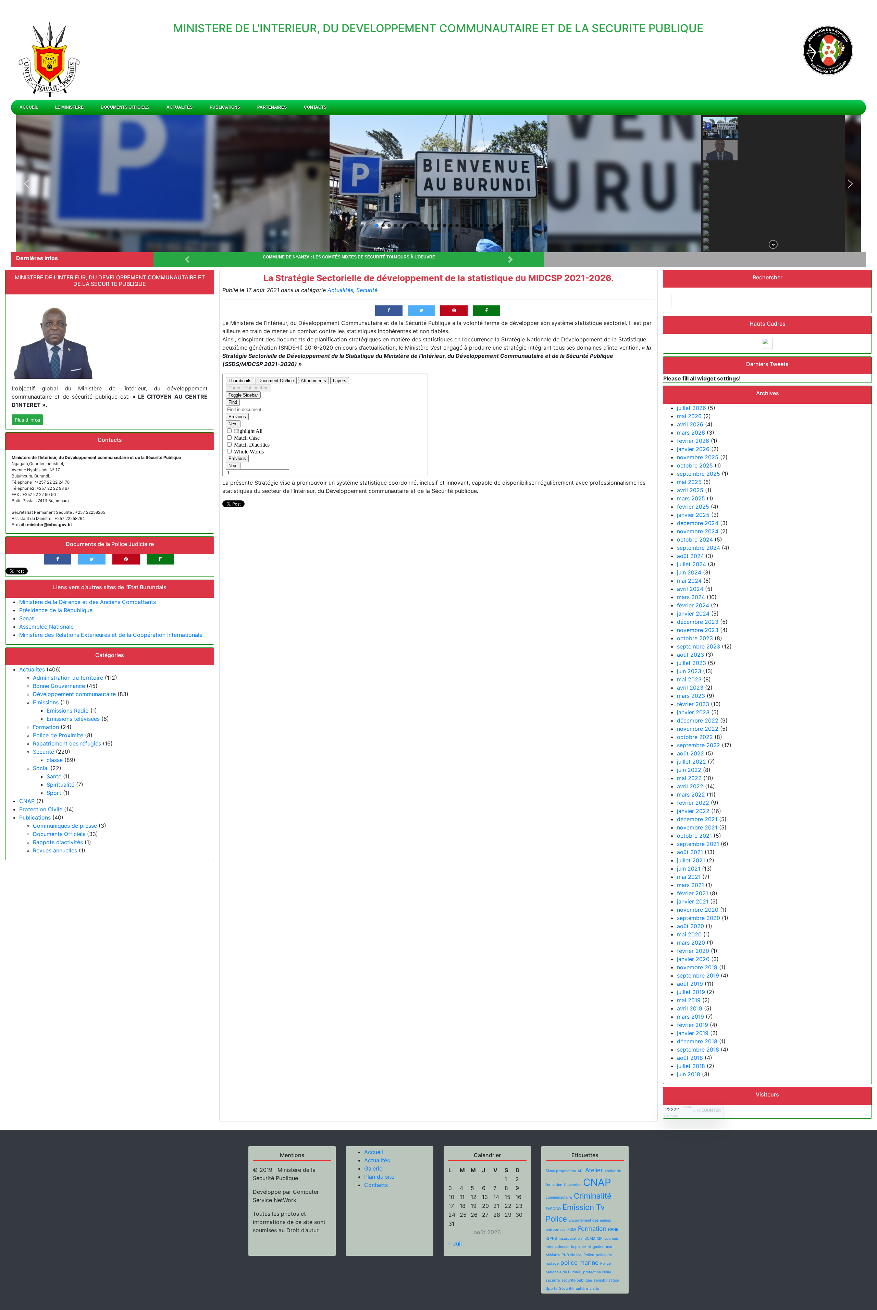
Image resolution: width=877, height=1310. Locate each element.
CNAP (27, 801)
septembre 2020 (698, 917)
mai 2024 (689, 580)
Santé (54, 776)
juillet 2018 (691, 1066)
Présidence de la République (55, 610)
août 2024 (690, 556)
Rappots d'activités (58, 842)
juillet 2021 (691, 860)
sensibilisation (606, 1280)
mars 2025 (691, 498)
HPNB (613, 1229)
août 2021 (690, 852)
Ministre (553, 1255)
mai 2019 (689, 1000)
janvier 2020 (693, 959)
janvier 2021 (692, 901)
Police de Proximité (58, 735)
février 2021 (692, 893)
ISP (600, 1238)
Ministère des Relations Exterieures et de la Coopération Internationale (110, 634)
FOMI (571, 1229)
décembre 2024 (697, 523)
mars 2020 (691, 942)
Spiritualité (60, 784)
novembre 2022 (697, 728)
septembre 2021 (698, 843)
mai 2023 (689, 679)
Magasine (596, 1247)
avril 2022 (690, 786)
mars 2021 (690, 885)
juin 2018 (688, 1074)
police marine (579, 1262)
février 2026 (693, 440)
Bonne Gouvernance (59, 685)
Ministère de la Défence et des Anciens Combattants (87, 601)
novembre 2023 (697, 630)
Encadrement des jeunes (590, 1220)
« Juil (455, 1243)
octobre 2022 (695, 736)
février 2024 (693, 605)
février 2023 (693, 704)
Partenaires (272, 107)
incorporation (570, 1238)
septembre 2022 (698, 745)
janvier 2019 (692, 1033)
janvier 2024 (693, 613)
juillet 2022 (691, 761)
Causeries (572, 1184)
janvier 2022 (693, 811)
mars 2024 (691, 597)
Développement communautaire (74, 694)
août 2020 (690, 926)
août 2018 (690, 1057)
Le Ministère (69, 107)
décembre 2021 (697, 819)
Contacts (315, 107)
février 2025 (693, 506)
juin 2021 (688, 868)
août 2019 (690, 983)
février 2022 (693, 802)
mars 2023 (691, 695)
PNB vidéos (571, 1255)
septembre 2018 (698, 1049)
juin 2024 (689, 572)
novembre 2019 (697, 967)
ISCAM (589, 1238)
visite (594, 1288)
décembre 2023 (697, 621)
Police (588, 1255)
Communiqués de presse (65, 825)
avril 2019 (689, 1008)
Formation (46, 727)
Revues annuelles (55, 850)
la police (578, 1247)
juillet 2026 (691, 407)
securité (553, 1280)
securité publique (576, 1280)
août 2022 (690, 753)
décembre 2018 (697, 1041)
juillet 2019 (691, 991)
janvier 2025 (693, 514)
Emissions (46, 702)
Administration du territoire (68, 677)
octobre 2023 (695, 638)
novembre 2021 (697, 827)
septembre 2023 (698, 646)
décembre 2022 (697, 720)
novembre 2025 (697, 457)
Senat (26, 618)
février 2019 (692, 1024)
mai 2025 (689, 481)
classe (55, 759)
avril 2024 (690, 588)
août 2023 (690, 654)
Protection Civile (40, 809)
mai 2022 (689, 778)
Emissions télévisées (73, 718)
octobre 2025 (695, 465)
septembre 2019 (698, 975)
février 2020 (693, 950)
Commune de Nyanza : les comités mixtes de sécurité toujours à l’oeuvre (349, 257)
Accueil (29, 107)
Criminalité (593, 1195)
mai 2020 (689, 934)
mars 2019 (690, 1016)
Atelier (594, 1170)
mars (610, 1247)
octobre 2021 (694, 835)
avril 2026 (690, 424)
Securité (43, 751)
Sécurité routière (573, 1288)
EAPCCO (553, 1208)
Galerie (373, 1168)
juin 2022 (689, 769)
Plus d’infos (27, 420)
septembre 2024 (698, 547)
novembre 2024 (697, 531)
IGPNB (551, 1238)
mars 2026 (691, 432)
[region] (438, 183)
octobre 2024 (695, 539)
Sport (54, 792)
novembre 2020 (697, 909)
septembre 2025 (698, 473)
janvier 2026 (693, 449)
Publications (225, 107)
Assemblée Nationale (46, 626)
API (580, 1171)
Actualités (179, 107)
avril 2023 (690, 687)
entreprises (556, 1229)
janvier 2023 (693, 712)
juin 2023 (689, 671)
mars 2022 (691, 794)
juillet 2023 (691, 662)
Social (41, 768)
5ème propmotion (561, 1171)
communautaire (559, 1197)
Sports (551, 1288)
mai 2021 (689, 876)
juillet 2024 (691, 564)
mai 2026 (689, 416)
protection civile (597, 1272)
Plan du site (379, 1176)
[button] (26, 183)
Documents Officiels (125, 107)
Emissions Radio (68, 710)
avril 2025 (690, 490)
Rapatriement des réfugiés (67, 743)
